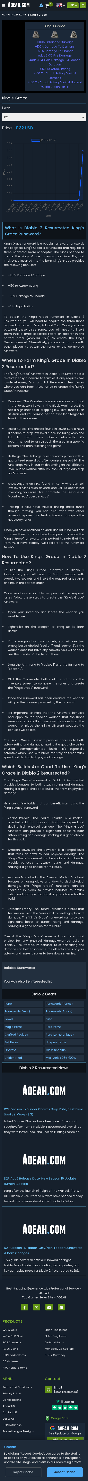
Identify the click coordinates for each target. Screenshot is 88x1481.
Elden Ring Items (56, 1336)
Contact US (10, 1412)
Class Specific (56, 1050)
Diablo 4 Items (54, 1342)
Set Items (11, 1042)
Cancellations (12, 1400)
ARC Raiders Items (15, 1368)
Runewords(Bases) (59, 1011)
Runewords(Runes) (59, 1004)
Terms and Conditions (17, 1387)
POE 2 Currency (55, 1355)
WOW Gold (10, 1330)
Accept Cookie (64, 1472)
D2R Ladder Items (14, 1355)
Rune (8, 1004)
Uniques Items (56, 1042)
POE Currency (12, 1342)
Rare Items (53, 1027)
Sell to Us (9, 1419)
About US (9, 1406)
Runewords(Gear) (17, 1011)
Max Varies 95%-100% (61, 1058)
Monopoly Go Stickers (59, 1349)
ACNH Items (10, 1361)
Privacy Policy (12, 1393)
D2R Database (12, 1425)
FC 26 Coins (10, 1349)
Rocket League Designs (18, 1431)
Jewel (9, 1019)
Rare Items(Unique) (60, 1035)
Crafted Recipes (16, 1035)
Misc (49, 1019)
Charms (10, 1050)
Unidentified (13, 1058)
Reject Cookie (23, 1472)
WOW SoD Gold (13, 1336)
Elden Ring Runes (56, 1330)
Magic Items (13, 1027)
